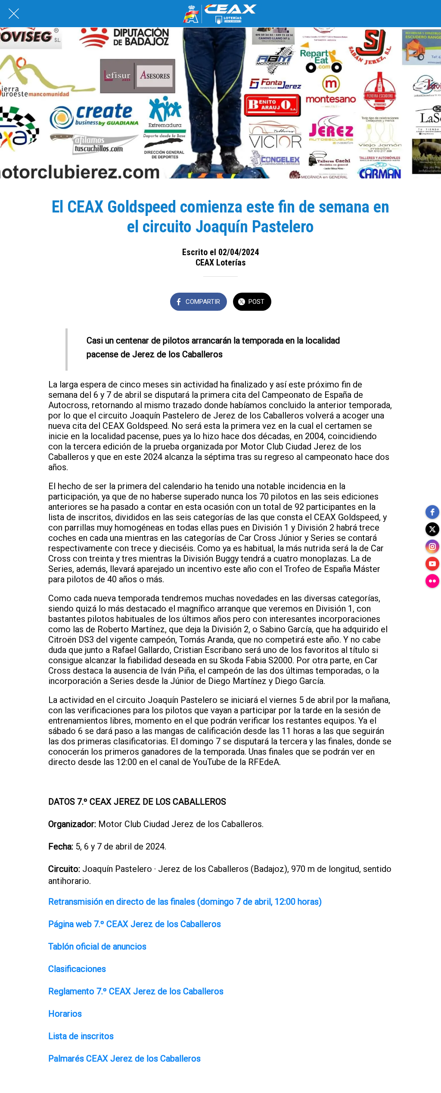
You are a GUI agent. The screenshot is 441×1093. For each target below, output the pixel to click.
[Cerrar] (14, 14)
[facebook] (432, 512)
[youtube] (432, 564)
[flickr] (432, 581)
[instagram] (432, 546)
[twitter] (432, 529)
